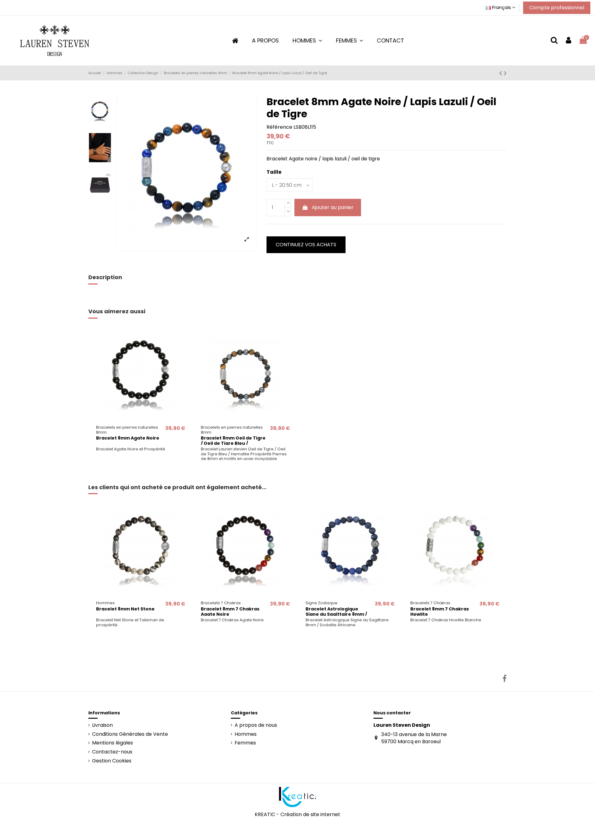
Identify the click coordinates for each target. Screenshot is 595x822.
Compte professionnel (556, 7)
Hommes (246, 734)
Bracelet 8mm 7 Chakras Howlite (439, 611)
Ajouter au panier (333, 207)
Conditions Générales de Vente (130, 734)
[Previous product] (501, 73)
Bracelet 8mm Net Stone (125, 609)
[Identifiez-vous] (568, 40)
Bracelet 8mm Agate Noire (127, 438)
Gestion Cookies (111, 760)
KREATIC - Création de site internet (297, 814)
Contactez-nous (112, 751)
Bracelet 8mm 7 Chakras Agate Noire (230, 611)
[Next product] (505, 73)
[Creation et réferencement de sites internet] (297, 796)
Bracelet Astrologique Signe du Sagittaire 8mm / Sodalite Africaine (336, 614)
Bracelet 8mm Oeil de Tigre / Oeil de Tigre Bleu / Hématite (233, 443)
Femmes (245, 742)
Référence (279, 127)
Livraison (102, 725)
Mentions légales (112, 742)
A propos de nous (256, 725)
